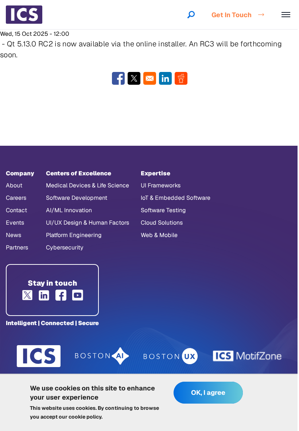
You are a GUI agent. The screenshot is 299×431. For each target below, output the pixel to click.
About (14, 185)
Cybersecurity (65, 247)
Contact (16, 210)
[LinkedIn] (44, 295)
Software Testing (163, 210)
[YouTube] (77, 295)
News (13, 235)
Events (15, 222)
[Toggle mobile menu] (286, 14)
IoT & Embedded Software (175, 198)
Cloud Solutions (162, 222)
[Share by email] (149, 78)
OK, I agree (208, 392)
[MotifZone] (248, 356)
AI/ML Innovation (69, 210)
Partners (17, 247)
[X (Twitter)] (27, 295)
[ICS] (39, 356)
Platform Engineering (74, 235)
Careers (16, 198)
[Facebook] (60, 295)
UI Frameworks (160, 185)
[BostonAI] (102, 356)
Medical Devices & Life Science (87, 185)
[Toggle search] (191, 14)
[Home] (24, 14)
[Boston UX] (171, 356)
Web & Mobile (159, 235)
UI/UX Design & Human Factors (87, 222)
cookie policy (85, 416)
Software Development (76, 198)
